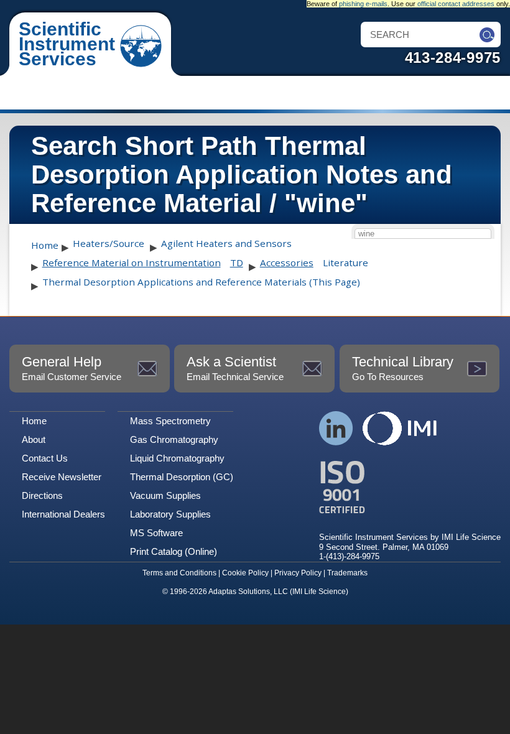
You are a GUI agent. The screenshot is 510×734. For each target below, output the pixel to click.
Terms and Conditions (179, 573)
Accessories (286, 262)
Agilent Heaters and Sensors (226, 243)
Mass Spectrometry (170, 421)
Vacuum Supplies (165, 495)
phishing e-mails (363, 3)
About (33, 439)
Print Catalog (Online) (173, 551)
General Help (71, 368)
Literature (345, 262)
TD (236, 262)
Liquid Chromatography (177, 458)
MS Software (156, 532)
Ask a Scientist (235, 368)
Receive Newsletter (61, 477)
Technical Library (402, 368)
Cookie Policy (245, 573)
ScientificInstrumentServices (67, 44)
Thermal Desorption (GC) (181, 477)
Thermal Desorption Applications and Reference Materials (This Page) (201, 282)
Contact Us (45, 458)
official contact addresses (455, 3)
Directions (42, 495)
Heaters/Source (108, 243)
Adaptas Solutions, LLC (248, 591)
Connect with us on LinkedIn (336, 428)
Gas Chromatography (174, 439)
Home (44, 245)
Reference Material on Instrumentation (131, 262)
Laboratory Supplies (170, 514)
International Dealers (63, 514)
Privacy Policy (298, 573)
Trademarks (347, 573)
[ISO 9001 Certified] (410, 487)
